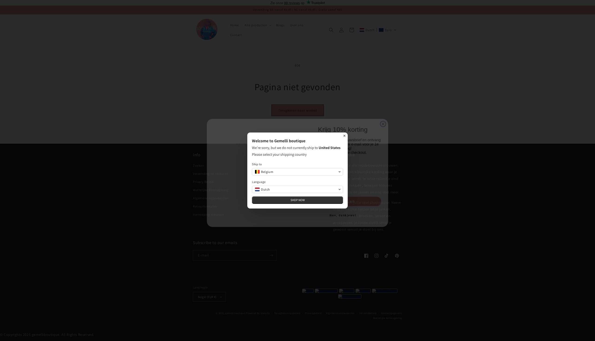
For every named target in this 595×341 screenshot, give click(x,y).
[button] (297, 171)
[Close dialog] (344, 135)
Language (259, 182)
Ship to (257, 164)
